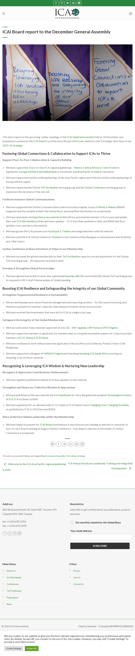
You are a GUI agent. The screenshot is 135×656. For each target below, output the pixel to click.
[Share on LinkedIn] (82, 444)
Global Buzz (56, 211)
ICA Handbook (62, 395)
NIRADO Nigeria (53, 353)
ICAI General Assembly (80, 137)
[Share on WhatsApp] (52, 444)
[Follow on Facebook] (56, 3)
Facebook (53, 231)
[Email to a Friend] (70, 444)
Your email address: (81, 531)
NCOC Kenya (25, 337)
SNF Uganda (79, 327)
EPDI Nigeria (110, 327)
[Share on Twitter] (64, 444)
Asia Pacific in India (88, 171)
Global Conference (95, 187)
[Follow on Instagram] (61, 3)
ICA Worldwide (26, 221)
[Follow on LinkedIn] (79, 3)
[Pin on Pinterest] (76, 444)
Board (44, 456)
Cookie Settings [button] (13, 648)
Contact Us (78, 584)
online (74, 456)
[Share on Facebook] (58, 444)
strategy (81, 456)
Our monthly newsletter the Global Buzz (98, 522)
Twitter (66, 231)
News (5, 27)
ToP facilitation (49, 187)
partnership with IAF (72, 276)
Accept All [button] (32, 648)
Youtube (56, 237)
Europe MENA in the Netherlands (38, 171)
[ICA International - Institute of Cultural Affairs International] (67, 14)
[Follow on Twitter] (67, 3)
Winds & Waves (107, 207)
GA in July (77, 141)
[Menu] (131, 14)
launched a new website (46, 217)
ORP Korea (93, 327)
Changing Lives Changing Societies (109, 404)
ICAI (68, 456)
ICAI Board (39, 141)
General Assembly (56, 456)
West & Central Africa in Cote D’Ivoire (95, 167)
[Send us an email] (73, 3)
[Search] (3, 14)
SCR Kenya (42, 337)
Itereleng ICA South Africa (94, 353)
